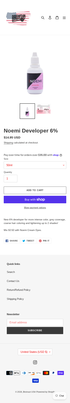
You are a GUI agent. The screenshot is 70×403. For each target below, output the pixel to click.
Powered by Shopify (45, 392)
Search (11, 271)
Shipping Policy (15, 298)
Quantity (8, 172)
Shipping (8, 142)
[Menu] (64, 17)
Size (6, 159)
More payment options (35, 207)
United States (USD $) (34, 351)
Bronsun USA (29, 392)
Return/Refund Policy (18, 289)
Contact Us (13, 281)
